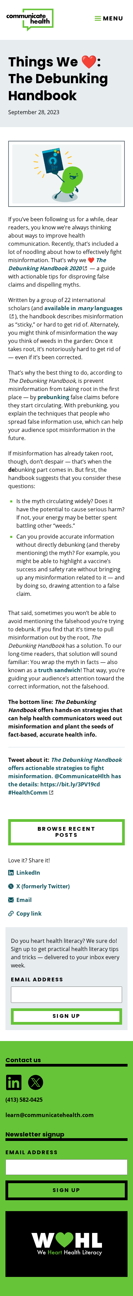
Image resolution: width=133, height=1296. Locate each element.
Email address (37, 980)
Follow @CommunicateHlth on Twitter (35, 1082)
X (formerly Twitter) (43, 886)
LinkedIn (28, 872)
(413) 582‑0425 (24, 1099)
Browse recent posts (66, 832)
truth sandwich (59, 670)
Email (24, 900)
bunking (53, 397)
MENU (113, 18)
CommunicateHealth (30, 19)
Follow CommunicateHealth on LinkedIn (13, 1082)
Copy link (29, 913)
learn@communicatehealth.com (49, 1115)
